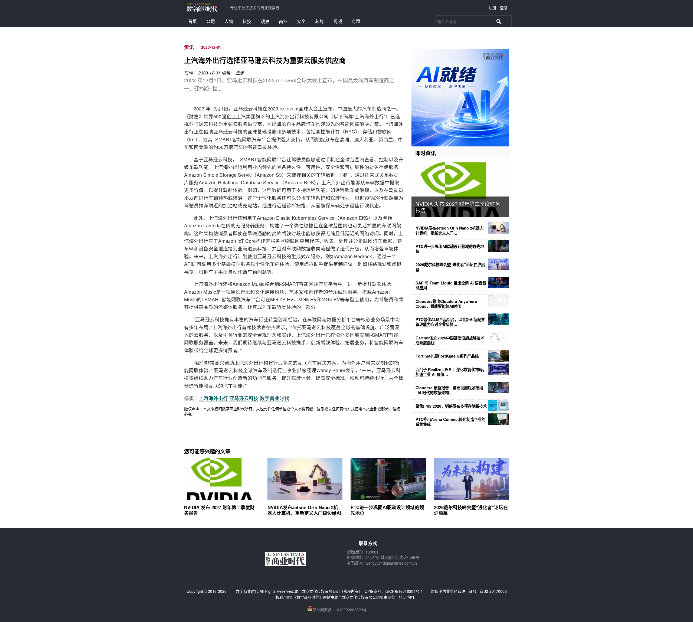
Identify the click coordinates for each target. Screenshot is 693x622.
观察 (265, 21)
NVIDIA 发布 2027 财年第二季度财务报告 (458, 207)
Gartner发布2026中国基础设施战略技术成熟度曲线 (450, 340)
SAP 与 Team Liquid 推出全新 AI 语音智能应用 (451, 285)
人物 (228, 21)
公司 (210, 21)
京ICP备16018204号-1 (403, 591)
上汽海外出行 (213, 398)
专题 (355, 21)
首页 (192, 21)
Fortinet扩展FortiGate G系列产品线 (447, 356)
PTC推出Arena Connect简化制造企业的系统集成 (450, 422)
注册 (492, 7)
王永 (240, 73)
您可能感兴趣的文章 (207, 451)
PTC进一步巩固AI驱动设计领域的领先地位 (450, 249)
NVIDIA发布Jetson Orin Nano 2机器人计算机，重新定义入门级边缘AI (304, 510)
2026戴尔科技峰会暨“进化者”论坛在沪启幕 (450, 267)
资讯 (189, 47)
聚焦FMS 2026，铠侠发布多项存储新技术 (451, 406)
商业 (283, 21)
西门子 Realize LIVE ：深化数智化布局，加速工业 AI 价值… (451, 372)
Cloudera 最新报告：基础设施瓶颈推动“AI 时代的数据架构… (449, 390)
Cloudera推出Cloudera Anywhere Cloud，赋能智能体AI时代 (446, 304)
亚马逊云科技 (244, 398)
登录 (504, 7)
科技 (247, 21)
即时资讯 (425, 153)
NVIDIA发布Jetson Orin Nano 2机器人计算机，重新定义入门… (449, 230)
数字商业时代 (274, 398)
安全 (301, 21)
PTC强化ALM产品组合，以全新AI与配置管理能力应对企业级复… (450, 322)
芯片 (319, 21)
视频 (337, 21)
